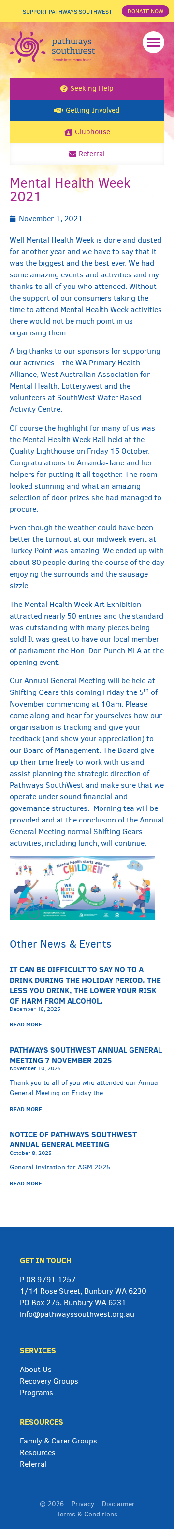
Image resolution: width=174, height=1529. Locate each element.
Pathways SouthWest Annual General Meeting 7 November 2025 (86, 1055)
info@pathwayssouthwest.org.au (77, 1314)
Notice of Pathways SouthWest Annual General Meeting (73, 1139)
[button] (153, 42)
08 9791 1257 (51, 1279)
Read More (26, 1024)
